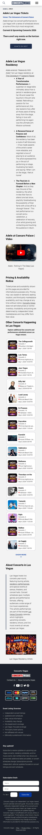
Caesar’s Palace (27, 76)
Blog (17, 828)
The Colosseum (12, 76)
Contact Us (11, 680)
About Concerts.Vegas (26, 680)
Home (5, 9)
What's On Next (21, 46)
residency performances (19, 584)
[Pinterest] (28, 686)
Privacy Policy (26, 828)
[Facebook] (14, 686)
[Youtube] (18, 686)
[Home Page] (21, 3)
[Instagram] (21, 686)
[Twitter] (24, 686)
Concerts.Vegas (29, 303)
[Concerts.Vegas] (21, 676)
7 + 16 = (6, 795)
